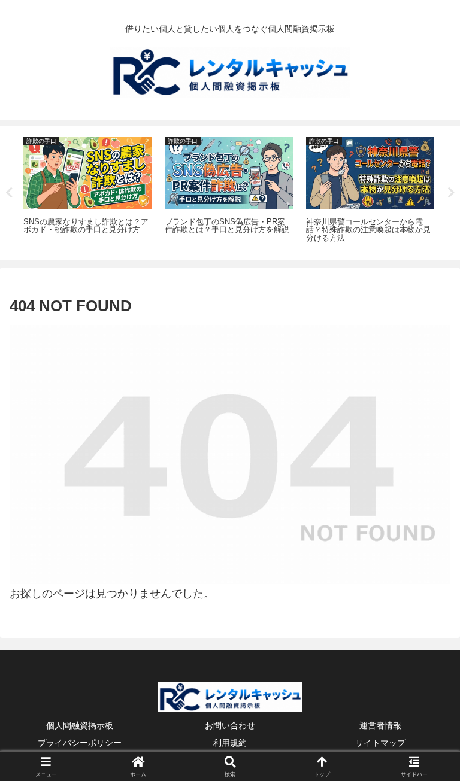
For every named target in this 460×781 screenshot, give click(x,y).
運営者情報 (380, 725)
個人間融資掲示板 (79, 725)
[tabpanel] (87, 191)
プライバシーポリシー (80, 742)
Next (451, 193)
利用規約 (230, 742)
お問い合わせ (230, 725)
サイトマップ (380, 742)
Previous (9, 193)
